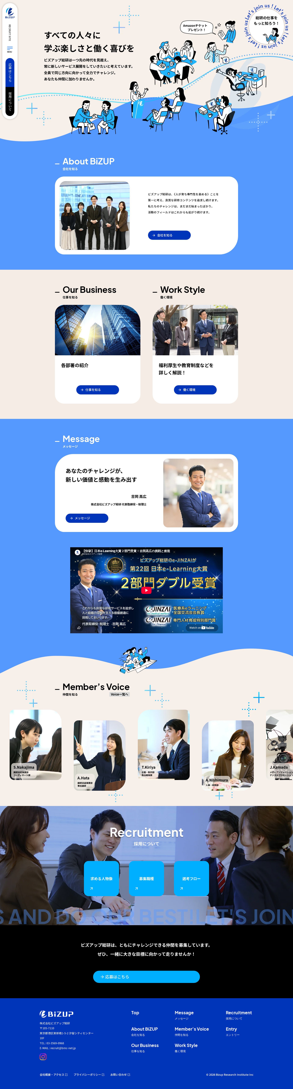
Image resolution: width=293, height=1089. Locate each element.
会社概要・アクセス (52, 1074)
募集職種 (146, 878)
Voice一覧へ (119, 694)
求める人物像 (101, 878)
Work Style (186, 1048)
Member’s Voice (192, 1031)
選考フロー (191, 878)
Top (135, 1012)
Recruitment (239, 1015)
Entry (233, 1031)
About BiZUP (144, 1031)
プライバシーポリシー (87, 1074)
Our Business (145, 1048)
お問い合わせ (118, 1074)
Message (184, 1015)
